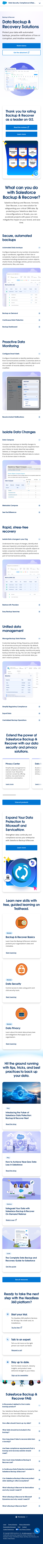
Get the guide (11, 1267)
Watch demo (21, 46)
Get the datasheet (20, 52)
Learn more (21, 134)
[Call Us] (37, 1531)
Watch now (10, 1220)
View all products (21, 802)
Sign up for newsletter (20, 1375)
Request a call (17, 1350)
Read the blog (11, 1124)
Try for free (16, 1328)
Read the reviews (20, 127)
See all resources (21, 1280)
